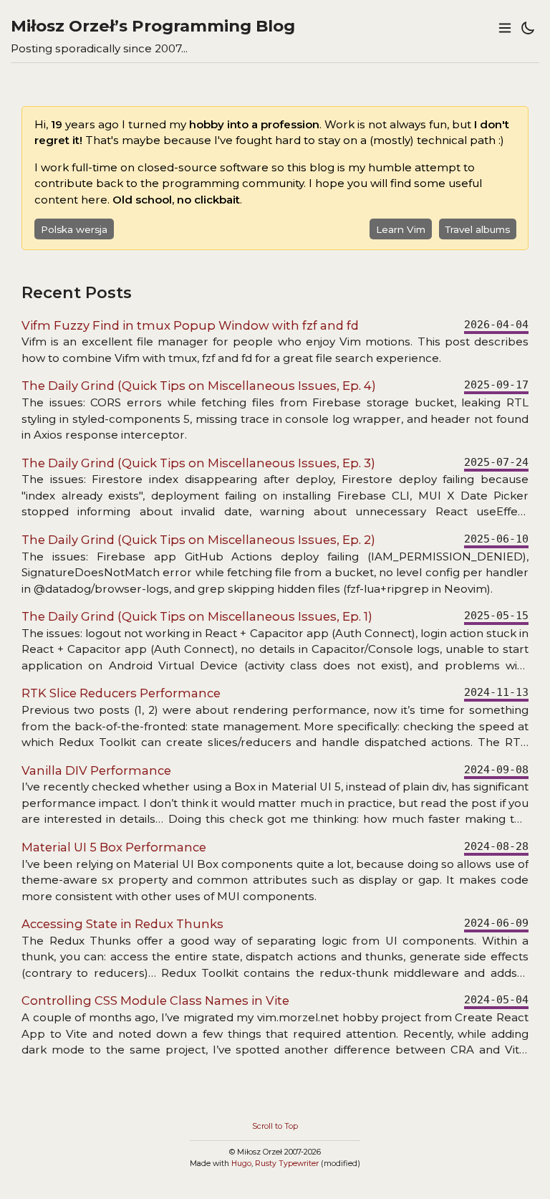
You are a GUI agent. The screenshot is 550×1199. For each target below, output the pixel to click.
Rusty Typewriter (287, 1163)
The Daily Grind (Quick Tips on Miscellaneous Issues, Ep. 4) (198, 385)
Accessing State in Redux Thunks (122, 924)
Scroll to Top (275, 1126)
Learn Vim (400, 229)
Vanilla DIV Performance (96, 770)
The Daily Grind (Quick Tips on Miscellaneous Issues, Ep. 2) (198, 539)
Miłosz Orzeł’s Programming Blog (153, 26)
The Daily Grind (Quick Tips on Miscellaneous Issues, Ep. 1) (196, 616)
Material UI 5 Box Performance (113, 847)
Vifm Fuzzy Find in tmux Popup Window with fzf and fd (190, 325)
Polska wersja (74, 229)
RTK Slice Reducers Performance (121, 693)
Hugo (241, 1163)
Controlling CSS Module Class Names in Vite (155, 1000)
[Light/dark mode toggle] (527, 28)
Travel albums (477, 229)
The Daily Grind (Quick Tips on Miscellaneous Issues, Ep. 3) (198, 463)
